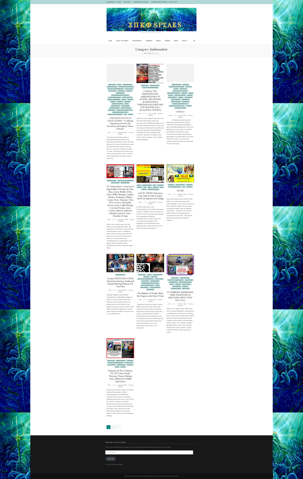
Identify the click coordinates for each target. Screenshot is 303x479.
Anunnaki (185, 84)
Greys (124, 99)
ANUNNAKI (149, 40)
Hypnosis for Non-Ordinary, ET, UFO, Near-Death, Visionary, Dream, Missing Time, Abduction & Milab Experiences (120, 376)
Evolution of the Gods (180, 91)
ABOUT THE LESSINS (122, 40)
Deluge (140, 187)
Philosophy (188, 97)
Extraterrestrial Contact (120, 95)
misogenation (115, 105)
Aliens (119, 84)
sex (125, 114)
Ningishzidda (173, 97)
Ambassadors (127, 84)
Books (176, 88)
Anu (154, 185)
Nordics (185, 286)
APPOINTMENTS (136, 40)
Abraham (171, 184)
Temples (189, 186)
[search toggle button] (194, 41)
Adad (139, 185)
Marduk (189, 95)
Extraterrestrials (115, 97)
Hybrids (112, 101)
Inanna (191, 93)
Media (126, 103)
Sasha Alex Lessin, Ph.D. (120, 112)
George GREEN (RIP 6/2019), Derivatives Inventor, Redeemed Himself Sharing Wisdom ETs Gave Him (120, 282)
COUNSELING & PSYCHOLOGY (141, 2)
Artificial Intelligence (126, 86)
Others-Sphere (114, 108)
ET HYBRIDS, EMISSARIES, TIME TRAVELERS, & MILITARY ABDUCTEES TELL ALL (180, 296)
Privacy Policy (175, 476)
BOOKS (119, 2)
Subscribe (110, 459)
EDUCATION (127, 2)
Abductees (112, 84)
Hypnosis (127, 101)
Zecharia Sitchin (180, 108)
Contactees (129, 88)
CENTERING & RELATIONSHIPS (159, 2)
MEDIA (176, 40)
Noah (161, 187)
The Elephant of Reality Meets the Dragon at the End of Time (150, 294)
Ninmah (181, 97)
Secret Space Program (115, 114)
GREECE (180, 111)
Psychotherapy (126, 108)
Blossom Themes (154, 476)
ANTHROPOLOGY (111, 2)
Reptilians (111, 110)
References (185, 99)
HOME (110, 40)
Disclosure (112, 91)
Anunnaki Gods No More (176, 86)
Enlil (149, 187)
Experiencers (120, 93)
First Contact (127, 97)
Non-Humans (125, 105)
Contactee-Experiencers (115, 88)
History (130, 99)
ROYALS (184, 40)
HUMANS (167, 40)
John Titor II (187, 284)
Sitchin (188, 105)
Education (121, 91)
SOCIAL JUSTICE (173, 2)
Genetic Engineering (114, 99)
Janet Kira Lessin (117, 103)
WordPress (168, 476)
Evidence (129, 91)
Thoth (144, 189)
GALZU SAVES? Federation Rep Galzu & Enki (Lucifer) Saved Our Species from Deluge (150, 196)
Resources (185, 101)
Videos (130, 114)
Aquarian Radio (112, 86)
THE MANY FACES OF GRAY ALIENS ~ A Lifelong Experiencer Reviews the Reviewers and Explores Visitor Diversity (120, 123)
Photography (176, 99)
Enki (109, 132)
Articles (188, 86)
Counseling (145, 281)
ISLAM (180, 190)
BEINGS (158, 40)
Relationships (176, 101)
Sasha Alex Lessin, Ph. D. (124, 110)
